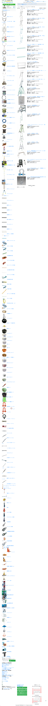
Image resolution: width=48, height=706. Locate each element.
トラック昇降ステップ (22, 4)
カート (45, 1)
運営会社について (20, 685)
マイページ (41, 1)
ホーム (19, 3)
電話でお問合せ (4, 671)
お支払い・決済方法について (7, 664)
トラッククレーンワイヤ (32, 3)
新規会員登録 (4, 676)
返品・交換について (5, 665)
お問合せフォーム (5, 672)
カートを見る (4, 679)
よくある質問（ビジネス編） (7, 668)
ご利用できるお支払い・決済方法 (22, 689)
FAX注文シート (4, 673)
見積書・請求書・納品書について (7, 675)
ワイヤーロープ (24, 3)
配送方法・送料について (22, 687)
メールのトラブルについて (22, 694)
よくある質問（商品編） (6, 669)
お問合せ (37, 1)
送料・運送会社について (6, 663)
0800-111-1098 (30, 1)
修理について (4, 666)
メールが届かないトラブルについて (8, 667)
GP (0, 705)
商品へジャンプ (12, 660)
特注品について (4, 674)
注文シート (34, 2)
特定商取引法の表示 (20, 684)
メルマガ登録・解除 (5, 677)
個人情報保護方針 (20, 686)
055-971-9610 (6, 688)
